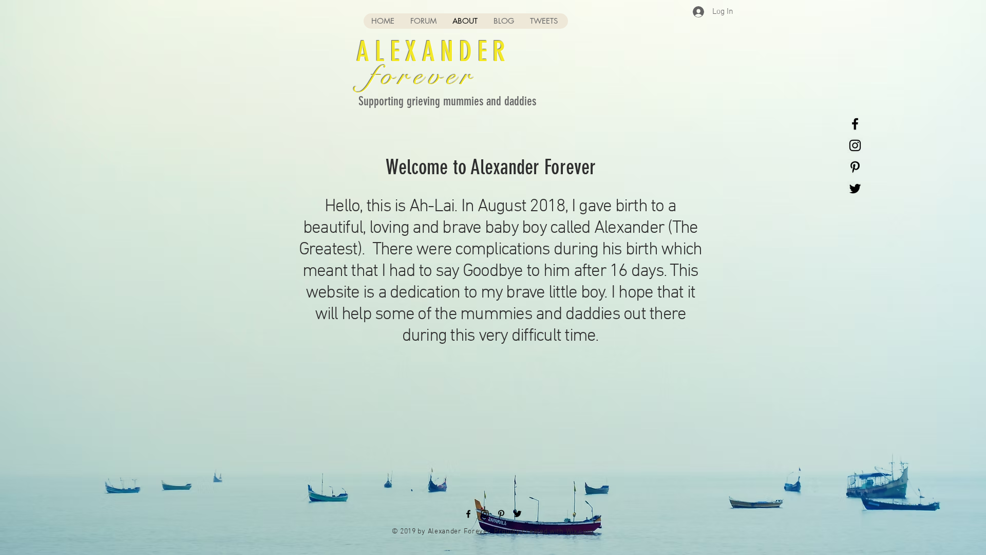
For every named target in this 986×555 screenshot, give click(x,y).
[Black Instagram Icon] (855, 145)
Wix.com (580, 531)
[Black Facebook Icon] (855, 124)
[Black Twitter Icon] (855, 188)
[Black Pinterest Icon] (855, 167)
